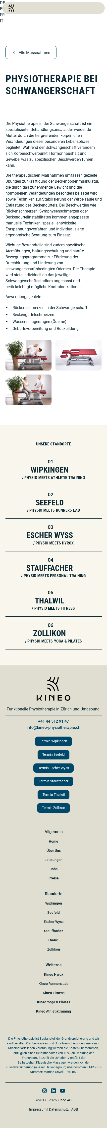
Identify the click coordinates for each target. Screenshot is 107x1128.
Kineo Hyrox (53, 974)
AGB (74, 1109)
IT (1, 20)
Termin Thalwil (54, 795)
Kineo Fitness (53, 993)
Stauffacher (53, 931)
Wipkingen (53, 903)
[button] (94, 8)
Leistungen (53, 860)
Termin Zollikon (53, 808)
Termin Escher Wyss (53, 768)
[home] (11, 8)
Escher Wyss (53, 922)
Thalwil (53, 940)
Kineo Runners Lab (53, 984)
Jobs (53, 869)
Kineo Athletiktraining (53, 1011)
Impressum (38, 1109)
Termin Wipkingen (53, 741)
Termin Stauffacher (53, 781)
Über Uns (54, 851)
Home (53, 841)
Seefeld (53, 912)
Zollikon (53, 949)
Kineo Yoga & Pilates (53, 1002)
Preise (54, 878)
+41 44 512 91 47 (53, 721)
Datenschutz (59, 1109)
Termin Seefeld (53, 754)
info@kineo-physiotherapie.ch (53, 727)
